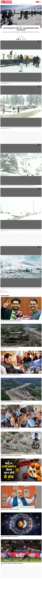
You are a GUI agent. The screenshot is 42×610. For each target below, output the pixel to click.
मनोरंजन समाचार (2, 322)
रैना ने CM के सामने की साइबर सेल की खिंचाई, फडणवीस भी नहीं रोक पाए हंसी (11, 320)
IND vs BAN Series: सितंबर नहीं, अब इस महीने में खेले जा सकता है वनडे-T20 (12, 563)
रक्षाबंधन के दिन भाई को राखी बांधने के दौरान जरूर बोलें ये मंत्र (9, 482)
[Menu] (40, 1)
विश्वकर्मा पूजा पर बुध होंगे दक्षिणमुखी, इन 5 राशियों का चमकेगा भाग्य (9, 536)
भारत (1, 376)
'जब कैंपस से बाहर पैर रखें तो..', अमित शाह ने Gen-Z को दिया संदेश (10, 509)
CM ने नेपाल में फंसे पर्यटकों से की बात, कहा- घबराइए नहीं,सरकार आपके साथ (11, 374)
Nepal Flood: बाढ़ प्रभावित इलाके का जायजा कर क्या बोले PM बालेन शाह (11, 455)
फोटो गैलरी (18, 37)
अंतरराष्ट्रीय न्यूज (2, 349)
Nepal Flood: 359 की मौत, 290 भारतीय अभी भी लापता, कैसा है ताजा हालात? (11, 401)
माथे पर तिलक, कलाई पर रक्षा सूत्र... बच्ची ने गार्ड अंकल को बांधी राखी (10, 428)
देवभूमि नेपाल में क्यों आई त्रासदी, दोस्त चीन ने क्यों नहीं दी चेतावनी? (9, 347)
